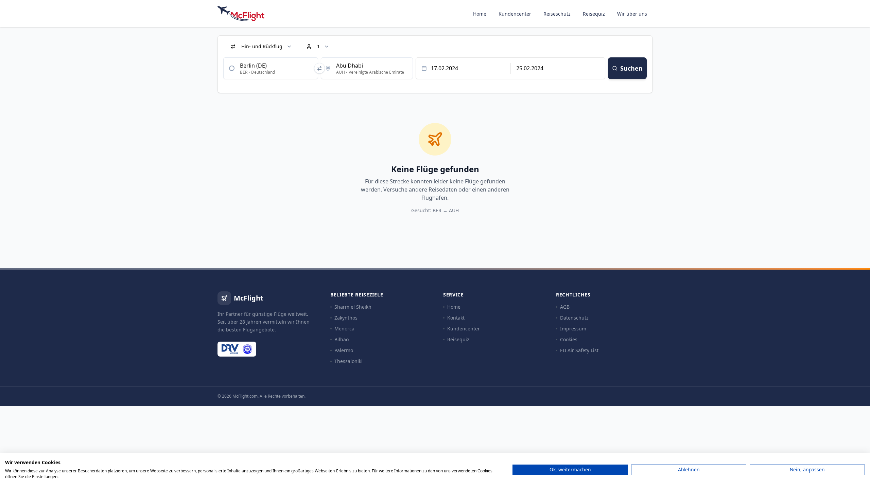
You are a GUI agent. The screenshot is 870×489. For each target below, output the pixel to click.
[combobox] (270, 68)
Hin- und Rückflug (261, 46)
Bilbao (341, 339)
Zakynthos (346, 317)
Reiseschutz (557, 14)
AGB (565, 307)
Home (479, 14)
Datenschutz (574, 317)
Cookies (568, 339)
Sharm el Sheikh (352, 307)
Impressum (573, 328)
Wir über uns (632, 14)
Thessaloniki (348, 361)
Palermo (343, 350)
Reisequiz (594, 14)
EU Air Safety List (579, 350)
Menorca (344, 328)
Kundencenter (515, 14)
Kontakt (456, 317)
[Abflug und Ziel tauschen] (319, 68)
